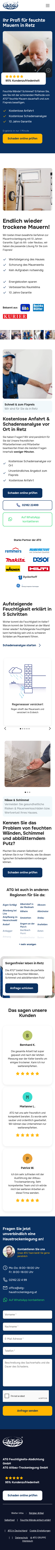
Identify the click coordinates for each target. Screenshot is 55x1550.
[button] (46, 5)
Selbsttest (9, 1520)
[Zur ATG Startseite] (10, 5)
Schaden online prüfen (22, 138)
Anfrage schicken (21, 988)
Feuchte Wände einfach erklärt (35, 1520)
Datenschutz (21, 1537)
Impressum (27, 1541)
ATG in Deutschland (17, 1530)
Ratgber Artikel (36, 1513)
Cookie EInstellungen (40, 1530)
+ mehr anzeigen (27, 944)
